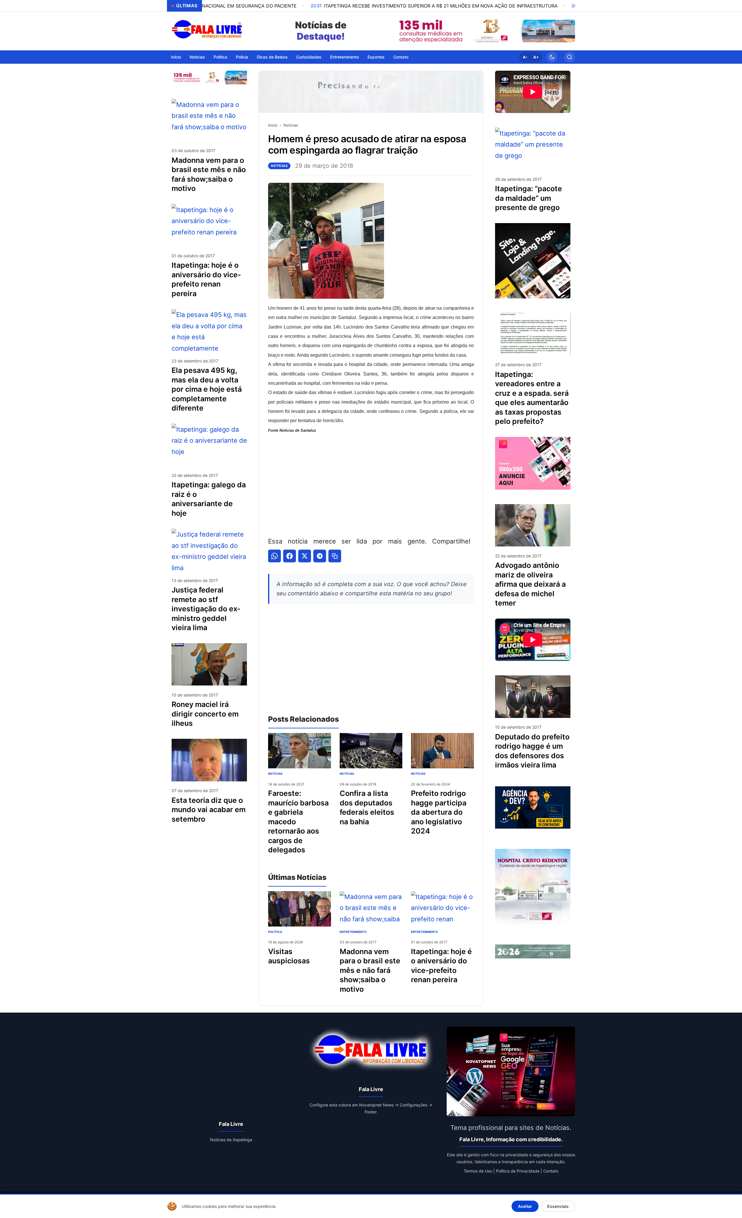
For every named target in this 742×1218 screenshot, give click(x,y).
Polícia (242, 56)
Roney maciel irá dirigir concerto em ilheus (205, 713)
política (275, 931)
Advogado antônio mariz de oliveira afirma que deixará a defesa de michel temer (530, 584)
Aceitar (525, 1206)
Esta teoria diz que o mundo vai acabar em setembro (208, 809)
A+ (536, 57)
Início (176, 56)
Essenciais (558, 1206)
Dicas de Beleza (272, 56)
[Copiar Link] (334, 556)
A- (525, 57)
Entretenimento (344, 56)
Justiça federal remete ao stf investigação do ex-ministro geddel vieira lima (206, 609)
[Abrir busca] (569, 57)
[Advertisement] (371, 484)
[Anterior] (400, 31)
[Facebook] (289, 556)
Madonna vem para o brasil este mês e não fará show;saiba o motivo (370, 970)
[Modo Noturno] (551, 57)
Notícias (197, 56)
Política (220, 56)
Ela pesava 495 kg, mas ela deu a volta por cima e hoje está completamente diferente (207, 389)
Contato (400, 56)
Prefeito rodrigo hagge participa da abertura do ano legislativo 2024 (438, 812)
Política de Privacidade (517, 1170)
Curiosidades (308, 56)
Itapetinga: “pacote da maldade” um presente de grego (528, 198)
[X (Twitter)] (304, 556)
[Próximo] (569, 31)
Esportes (376, 56)
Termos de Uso (478, 1170)
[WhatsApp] (274, 556)
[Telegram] (319, 556)
